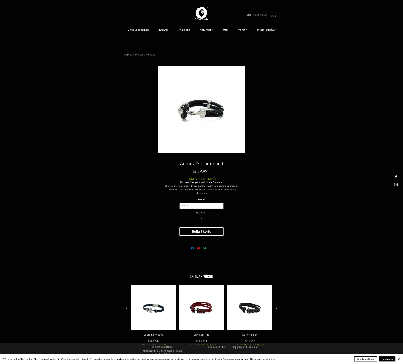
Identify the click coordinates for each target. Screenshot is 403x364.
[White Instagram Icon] (396, 184)
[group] (201, 316)
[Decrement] (197, 219)
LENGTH (201, 199)
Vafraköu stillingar (366, 359)
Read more (201, 193)
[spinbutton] (201, 219)
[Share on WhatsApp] (204, 248)
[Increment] (206, 219)
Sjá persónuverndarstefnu (263, 359)
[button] (274, 15)
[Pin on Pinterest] (198, 248)
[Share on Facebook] (192, 248)
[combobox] (201, 206)
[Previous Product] (126, 308)
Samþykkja (387, 359)
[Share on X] (210, 248)
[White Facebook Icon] (396, 176)
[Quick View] (153, 307)
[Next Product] (277, 308)
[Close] (399, 358)
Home (127, 54)
